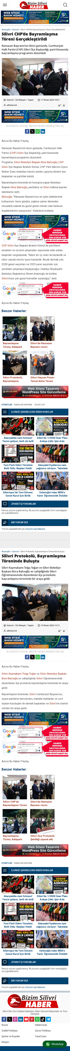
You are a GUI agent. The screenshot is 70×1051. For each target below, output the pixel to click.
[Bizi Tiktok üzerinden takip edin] (42, 1019)
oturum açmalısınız (35, 529)
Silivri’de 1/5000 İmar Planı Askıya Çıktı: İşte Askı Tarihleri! (52, 441)
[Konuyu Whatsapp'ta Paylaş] (37, 131)
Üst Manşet (20, 100)
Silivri (20, 152)
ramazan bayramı (23, 405)
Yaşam (31, 100)
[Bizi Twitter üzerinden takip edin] (9, 1019)
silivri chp (40, 405)
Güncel (15, 29)
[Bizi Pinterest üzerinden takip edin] (31, 1019)
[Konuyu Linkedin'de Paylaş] (43, 131)
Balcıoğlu (7, 196)
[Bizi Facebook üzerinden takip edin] (4, 1019)
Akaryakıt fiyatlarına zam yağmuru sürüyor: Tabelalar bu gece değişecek (52, 468)
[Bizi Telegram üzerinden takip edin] (48, 1019)
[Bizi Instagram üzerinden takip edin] (15, 1019)
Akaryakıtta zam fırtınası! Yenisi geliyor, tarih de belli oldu (18, 441)
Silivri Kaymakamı (12, 673)
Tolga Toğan (29, 673)
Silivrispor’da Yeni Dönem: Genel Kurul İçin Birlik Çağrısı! (18, 495)
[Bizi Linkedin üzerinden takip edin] (20, 1019)
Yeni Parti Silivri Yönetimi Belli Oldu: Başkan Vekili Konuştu (18, 468)
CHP (13, 152)
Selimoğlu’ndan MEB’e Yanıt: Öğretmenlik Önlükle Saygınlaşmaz (52, 495)
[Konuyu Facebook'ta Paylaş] (27, 131)
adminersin (12, 105)
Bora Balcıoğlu (19, 187)
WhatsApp (57, 1044)
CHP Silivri (8, 245)
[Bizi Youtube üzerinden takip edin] (26, 1019)
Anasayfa (6, 29)
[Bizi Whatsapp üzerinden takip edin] (37, 1019)
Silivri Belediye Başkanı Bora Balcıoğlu (35, 162)
